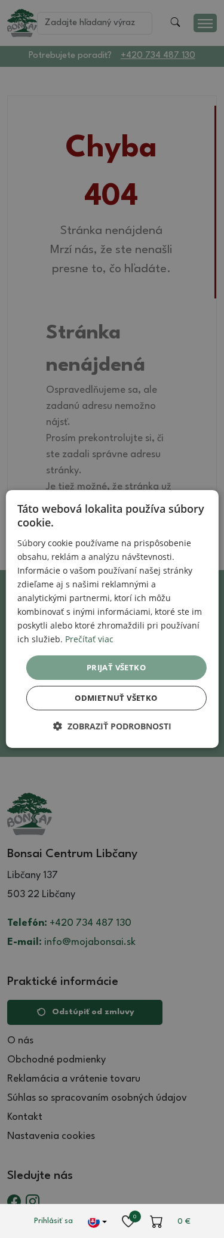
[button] (112, 726)
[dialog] (111, 619)
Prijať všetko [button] (116, 666)
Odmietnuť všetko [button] (116, 697)
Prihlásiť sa (53, 1221)
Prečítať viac (89, 639)
